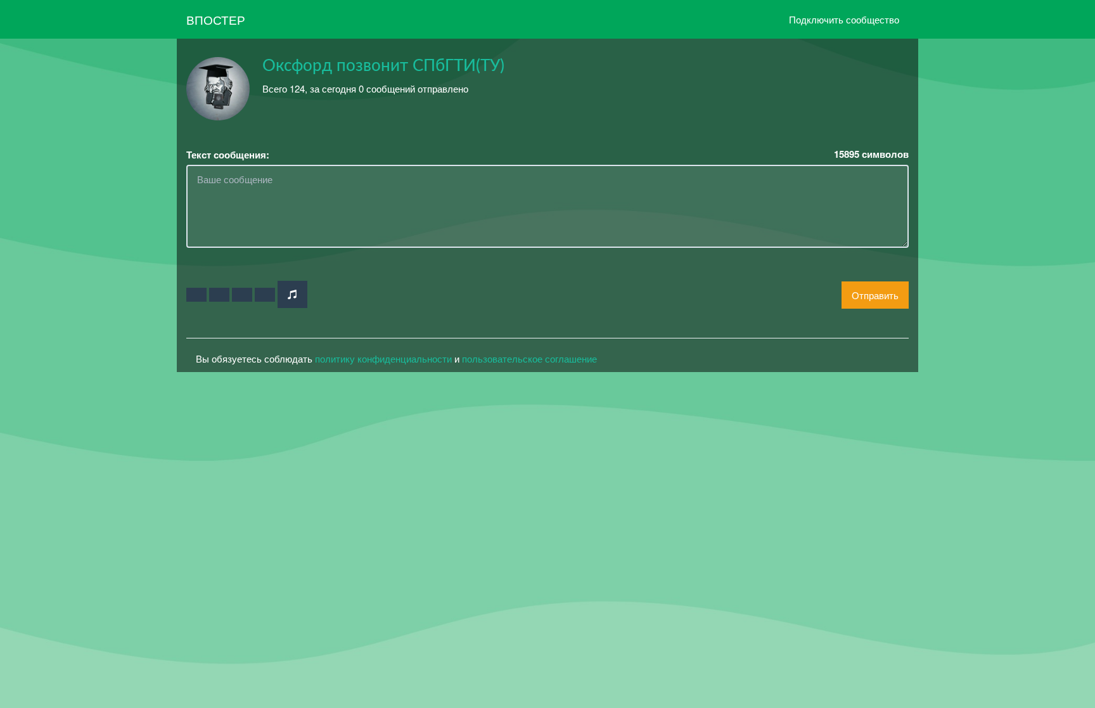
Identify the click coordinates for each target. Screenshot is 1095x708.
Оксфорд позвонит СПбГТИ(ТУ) (383, 66)
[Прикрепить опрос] (242, 295)
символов (871, 154)
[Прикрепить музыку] (292, 294)
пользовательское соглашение (529, 358)
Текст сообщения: (227, 155)
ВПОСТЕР (215, 19)
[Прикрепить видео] (219, 295)
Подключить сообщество (844, 19)
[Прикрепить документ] (265, 295)
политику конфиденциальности (383, 358)
